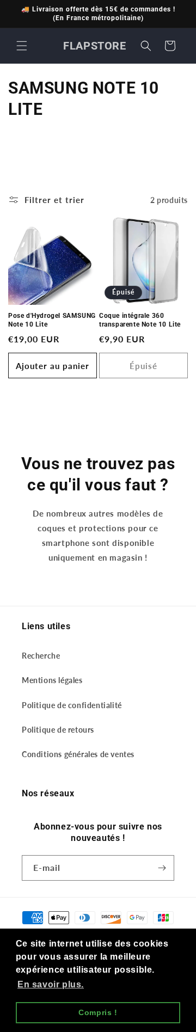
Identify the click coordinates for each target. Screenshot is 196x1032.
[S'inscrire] (162, 868)
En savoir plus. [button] (50, 984)
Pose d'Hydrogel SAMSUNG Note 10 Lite (52, 320)
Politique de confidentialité (72, 705)
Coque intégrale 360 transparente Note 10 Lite (140, 320)
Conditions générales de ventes (78, 754)
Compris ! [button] (97, 1012)
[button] (22, 46)
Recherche (41, 655)
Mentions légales (52, 680)
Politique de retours (58, 729)
